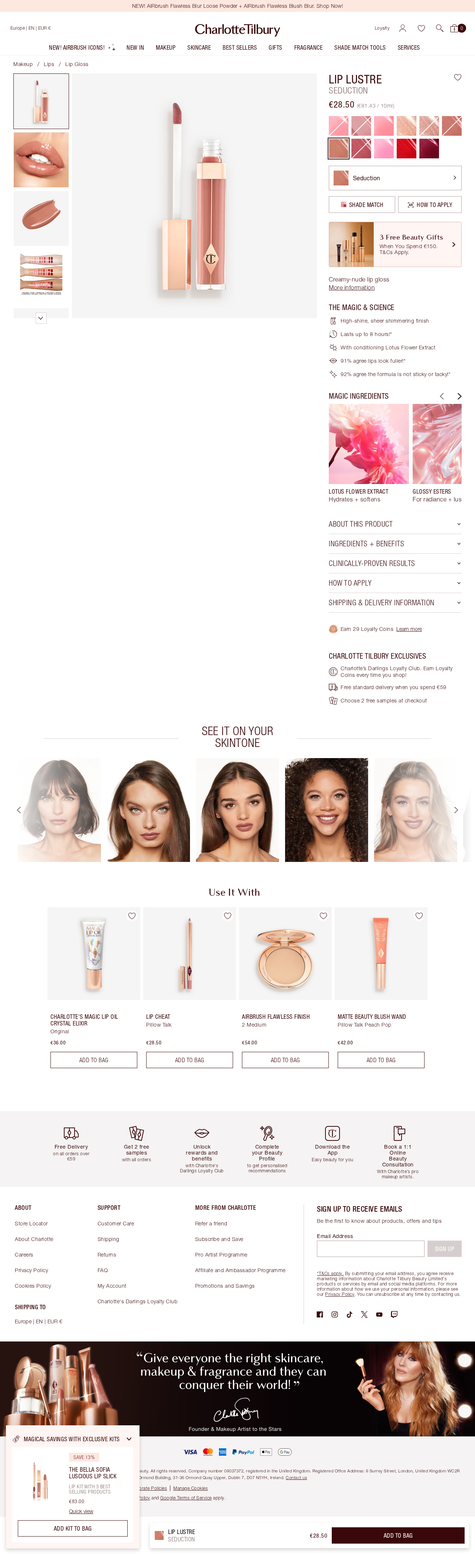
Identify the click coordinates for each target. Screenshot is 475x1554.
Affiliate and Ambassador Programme (240, 1270)
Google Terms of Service (186, 1498)
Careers (24, 1254)
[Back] (441, 396)
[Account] (403, 28)
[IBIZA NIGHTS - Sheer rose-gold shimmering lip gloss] (406, 126)
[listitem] (82, 49)
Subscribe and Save (219, 1239)
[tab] (41, 101)
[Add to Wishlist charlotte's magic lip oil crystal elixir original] (131, 915)
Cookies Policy (33, 1286)
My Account (112, 1286)
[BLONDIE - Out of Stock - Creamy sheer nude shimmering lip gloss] (429, 126)
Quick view (81, 1511)
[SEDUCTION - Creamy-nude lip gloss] (338, 148)
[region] (73, 1486)
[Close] (129, 1439)
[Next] (459, 396)
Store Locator (31, 1223)
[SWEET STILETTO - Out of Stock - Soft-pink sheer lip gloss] (452, 126)
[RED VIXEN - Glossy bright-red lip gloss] (406, 148)
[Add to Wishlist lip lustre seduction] (457, 77)
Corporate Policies (147, 1488)
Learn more (409, 629)
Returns (107, 1254)
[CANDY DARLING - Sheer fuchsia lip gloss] (384, 148)
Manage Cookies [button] (190, 1488)
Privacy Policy (31, 1270)
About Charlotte (34, 1239)
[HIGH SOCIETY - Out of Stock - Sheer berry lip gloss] (361, 148)
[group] (369, 453)
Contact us (296, 1477)
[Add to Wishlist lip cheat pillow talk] (227, 915)
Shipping (108, 1239)
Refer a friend (211, 1223)
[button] (440, 28)
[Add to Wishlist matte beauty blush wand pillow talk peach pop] (419, 915)
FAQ (103, 1270)
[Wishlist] (421, 28)
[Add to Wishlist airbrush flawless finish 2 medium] (323, 915)
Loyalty (382, 28)
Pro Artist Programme (221, 1254)
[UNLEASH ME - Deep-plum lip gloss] (429, 148)
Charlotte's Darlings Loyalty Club (138, 1301)
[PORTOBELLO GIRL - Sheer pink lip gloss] (384, 126)
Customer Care (116, 1223)
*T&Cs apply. (330, 1273)
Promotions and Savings (225, 1286)
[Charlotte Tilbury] (238, 28)
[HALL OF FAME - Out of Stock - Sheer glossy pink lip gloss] (338, 126)
